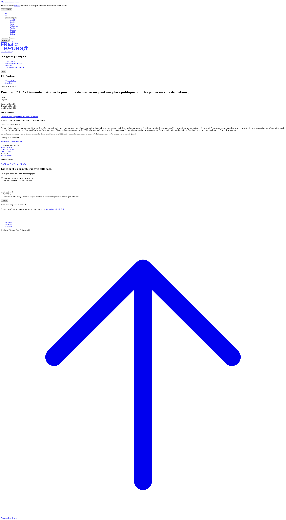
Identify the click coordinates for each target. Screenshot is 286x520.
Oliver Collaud (6, 151)
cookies (17, 6)
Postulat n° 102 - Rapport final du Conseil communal (19, 117)
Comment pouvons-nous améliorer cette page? (17, 180)
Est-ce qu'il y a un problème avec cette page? (19, 178)
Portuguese (14, 26)
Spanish (12, 22)
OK (3, 9)
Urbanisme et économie (13, 63)
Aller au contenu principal (10, 2)
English (12, 20)
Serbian (12, 34)
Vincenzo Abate (6, 147)
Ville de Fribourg (7, 52)
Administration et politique (14, 67)
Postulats (8, 83)
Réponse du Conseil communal (12, 141)
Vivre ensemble (6, 155)
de (6, 13)
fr (5, 16)
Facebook (8, 222)
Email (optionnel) (7, 192)
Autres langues (11, 18)
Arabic (12, 28)
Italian (12, 24)
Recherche (4, 38)
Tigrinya (13, 30)
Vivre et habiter (10, 61)
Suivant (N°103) (20, 164)
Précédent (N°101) (7, 164)
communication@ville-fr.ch (54, 209)
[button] (3, 71)
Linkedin (8, 226)
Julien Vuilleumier (7, 149)
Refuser (8, 9)
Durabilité (8, 65)
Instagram (8, 224)
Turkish (12, 32)
